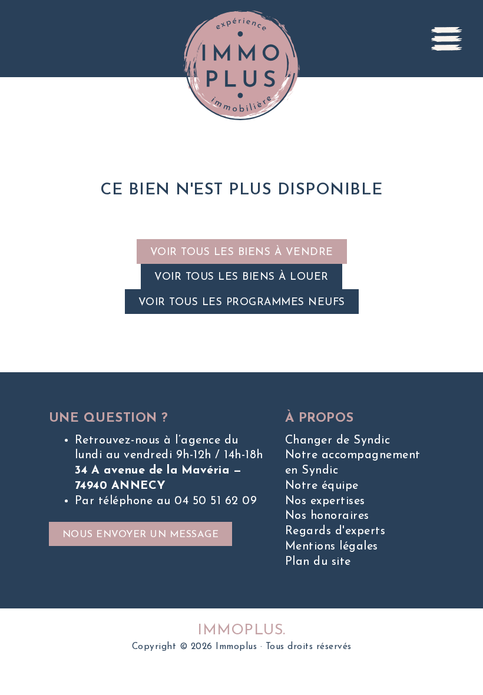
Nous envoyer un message (140, 535)
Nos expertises (325, 501)
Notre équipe (322, 486)
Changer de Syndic (338, 440)
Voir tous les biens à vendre (241, 252)
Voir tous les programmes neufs (241, 302)
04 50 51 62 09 (215, 501)
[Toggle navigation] (447, 39)
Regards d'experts (335, 531)
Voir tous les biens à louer (241, 277)
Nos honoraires (327, 516)
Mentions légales (331, 546)
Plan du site (318, 562)
